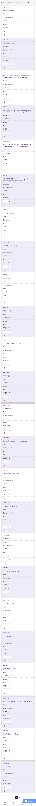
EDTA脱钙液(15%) (8, 213)
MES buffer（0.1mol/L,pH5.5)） (12, 311)
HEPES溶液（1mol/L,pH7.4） (11, 571)
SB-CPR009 (6, 72)
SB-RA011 (6, 535)
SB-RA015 (6, 470)
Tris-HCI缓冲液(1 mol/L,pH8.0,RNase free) (15, 441)
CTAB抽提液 (6, 766)
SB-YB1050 (6, 210)
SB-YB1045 (6, 275)
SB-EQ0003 (6, 7)
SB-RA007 (6, 340)
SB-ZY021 (6, 763)
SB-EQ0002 (6, 39)
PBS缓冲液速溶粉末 (8, 43)
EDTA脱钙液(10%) (8, 604)
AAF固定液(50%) (8, 278)
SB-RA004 (6, 568)
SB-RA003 (6, 372)
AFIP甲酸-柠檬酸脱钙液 (10, 506)
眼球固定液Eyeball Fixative (10, 669)
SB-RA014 (6, 307)
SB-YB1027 (6, 600)
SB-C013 (5, 665)
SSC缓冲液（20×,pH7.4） (10, 246)
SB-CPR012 (6, 242)
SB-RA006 (6, 698)
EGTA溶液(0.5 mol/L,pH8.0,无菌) (12, 343)
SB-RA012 (6, 730)
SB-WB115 (6, 437)
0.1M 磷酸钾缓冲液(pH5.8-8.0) (11, 473)
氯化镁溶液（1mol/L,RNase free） (12, 538)
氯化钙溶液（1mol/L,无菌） (11, 734)
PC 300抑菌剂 (7, 376)
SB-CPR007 (6, 175)
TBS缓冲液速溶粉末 (9, 10)
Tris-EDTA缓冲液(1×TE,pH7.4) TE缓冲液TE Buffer (17, 701)
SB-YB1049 (6, 502)
